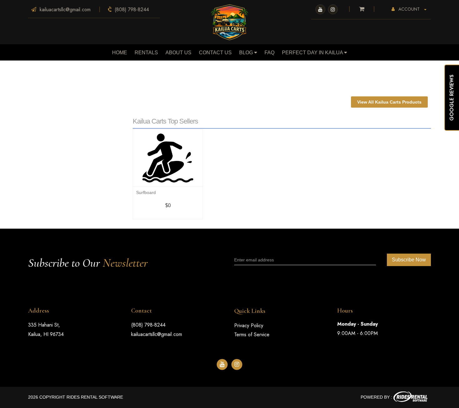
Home (119, 52)
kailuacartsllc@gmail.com (156, 334)
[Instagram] (333, 9)
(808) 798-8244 (148, 324)
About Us (178, 52)
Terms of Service (251, 334)
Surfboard (146, 192)
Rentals (146, 52)
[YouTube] (320, 9)
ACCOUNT (409, 9)
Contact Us (215, 52)
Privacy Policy (248, 325)
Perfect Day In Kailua (313, 52)
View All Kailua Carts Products (389, 102)
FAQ (269, 52)
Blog (246, 52)
